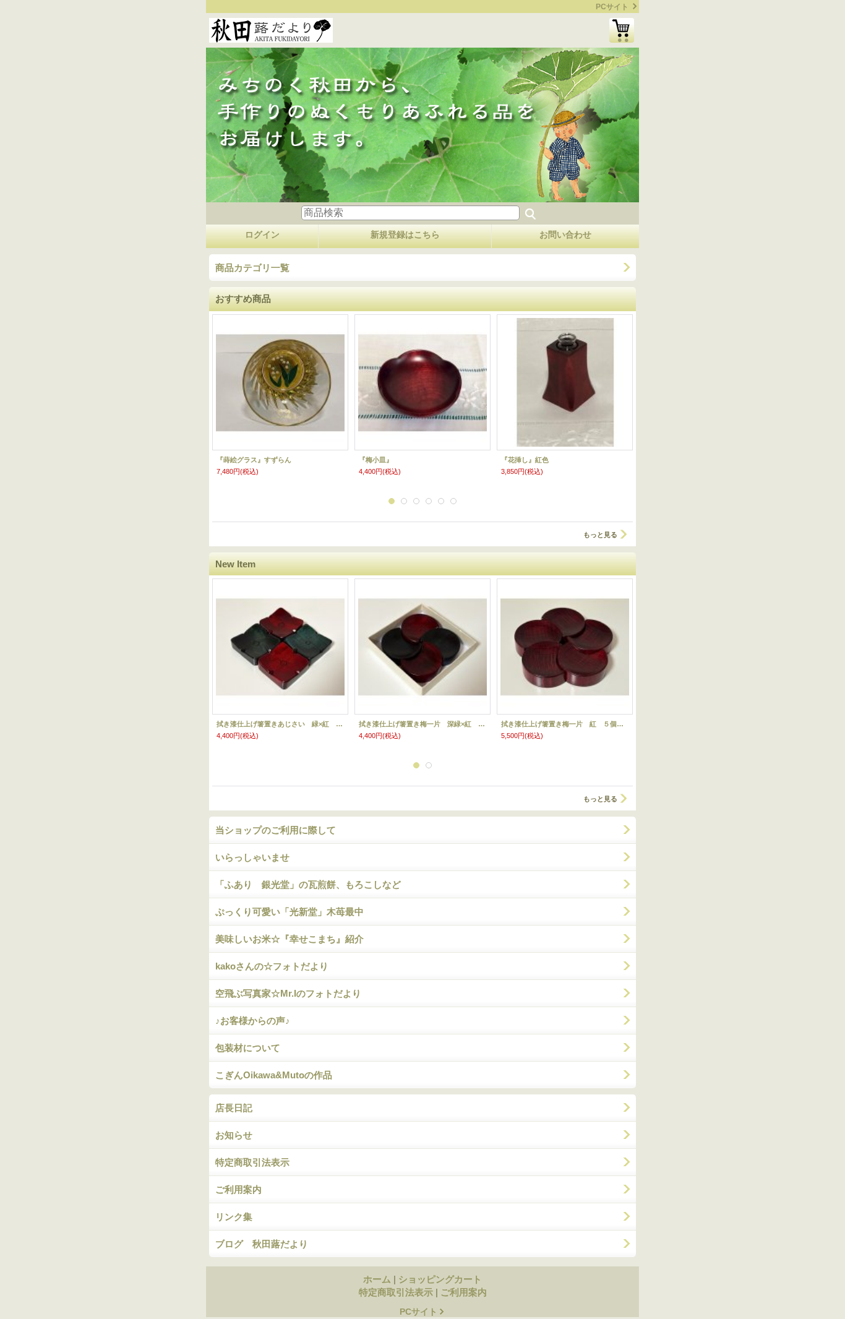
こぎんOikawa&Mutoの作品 (273, 1075)
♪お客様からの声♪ (252, 1020)
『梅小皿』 (376, 459)
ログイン (262, 234)
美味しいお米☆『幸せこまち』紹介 (289, 939)
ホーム (377, 1279)
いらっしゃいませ (252, 857)
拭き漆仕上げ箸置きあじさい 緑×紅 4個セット (280, 724)
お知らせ (233, 1135)
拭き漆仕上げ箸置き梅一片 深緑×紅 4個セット (422, 724)
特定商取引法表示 (252, 1162)
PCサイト (612, 6)
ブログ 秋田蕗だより (261, 1244)
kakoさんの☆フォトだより (271, 966)
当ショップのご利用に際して (275, 830)
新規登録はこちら (405, 234)
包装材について (247, 1047)
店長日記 (233, 1107)
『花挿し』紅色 (525, 459)
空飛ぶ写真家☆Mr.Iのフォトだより (288, 993)
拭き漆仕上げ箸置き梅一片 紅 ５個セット (564, 724)
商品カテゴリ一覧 (252, 267)
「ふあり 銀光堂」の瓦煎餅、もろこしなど (308, 884)
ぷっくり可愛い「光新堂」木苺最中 (289, 911)
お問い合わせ (565, 234)
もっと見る (600, 534)
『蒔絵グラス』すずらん (254, 459)
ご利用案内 (238, 1189)
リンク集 (233, 1216)
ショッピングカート (621, 30)
